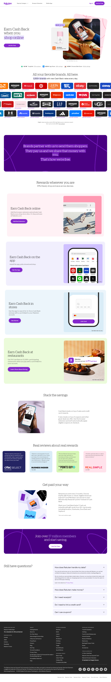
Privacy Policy (69, 582)
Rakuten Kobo (77, 677)
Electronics (85, 641)
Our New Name (34, 634)
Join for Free (99, 3)
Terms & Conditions (35, 650)
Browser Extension (37, 3)
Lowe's (57, 634)
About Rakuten (103, 677)
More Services (94, 677)
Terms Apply (62, 123)
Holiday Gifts (59, 660)
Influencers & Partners (35, 638)
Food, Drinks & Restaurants (89, 634)
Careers (32, 643)
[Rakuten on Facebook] (88, 669)
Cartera (6, 642)
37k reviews (37, 66)
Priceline (58, 643)
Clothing (84, 632)
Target (57, 645)
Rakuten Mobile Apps (9, 629)
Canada (6, 637)
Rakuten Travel (86, 677)
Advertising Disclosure (9, 671)
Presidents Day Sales (61, 662)
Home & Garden (86, 636)
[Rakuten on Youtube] (97, 669)
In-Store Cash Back (87, 653)
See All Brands (59, 647)
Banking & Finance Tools (88, 643)
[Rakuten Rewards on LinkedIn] (105, 669)
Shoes (83, 645)
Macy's (57, 636)
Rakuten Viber (68, 677)
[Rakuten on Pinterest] (101, 669)
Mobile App (49, 3)
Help (31, 660)
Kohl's (57, 632)
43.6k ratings (86, 66)
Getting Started (34, 629)
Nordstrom (59, 638)
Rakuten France (8, 646)
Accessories (85, 647)
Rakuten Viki (61, 677)
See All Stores (59, 650)
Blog (31, 645)
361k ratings (59, 66)
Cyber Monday (59, 657)
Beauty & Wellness (86, 638)
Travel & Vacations (86, 629)
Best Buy (58, 629)
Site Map (32, 647)
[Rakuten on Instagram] (80, 669)
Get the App (16, 270)
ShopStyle (6, 644)
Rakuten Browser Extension (89, 657)
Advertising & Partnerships (36, 636)
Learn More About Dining (18, 369)
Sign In (91, 3)
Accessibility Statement (36, 658)
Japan (5, 639)
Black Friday (59, 655)
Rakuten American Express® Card (90, 655)
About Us (32, 632)
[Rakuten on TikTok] (84, 669)
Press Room (33, 641)
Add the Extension (19, 221)
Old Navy (58, 641)
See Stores (14, 320)
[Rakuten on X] (92, 669)
